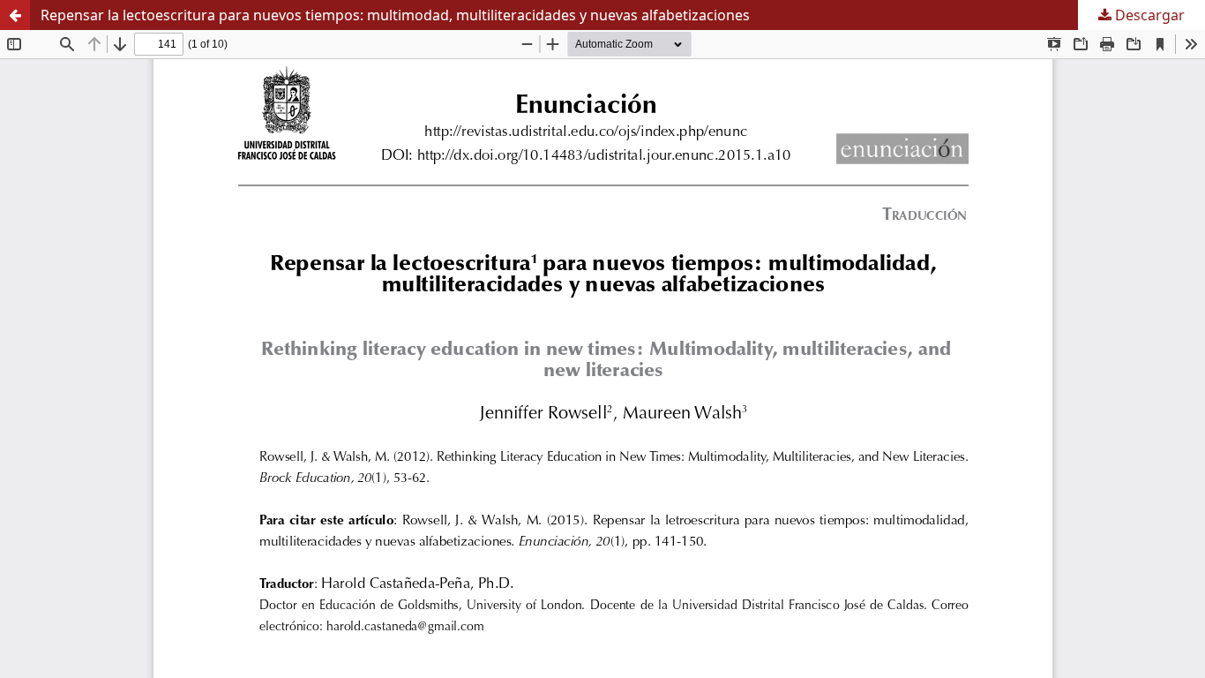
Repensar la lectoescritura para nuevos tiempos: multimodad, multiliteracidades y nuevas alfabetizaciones (395, 15)
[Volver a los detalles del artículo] (15, 15)
